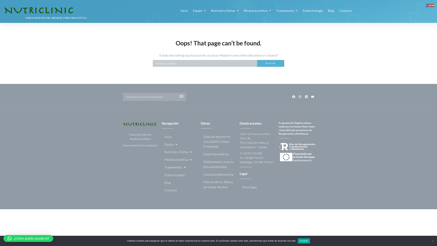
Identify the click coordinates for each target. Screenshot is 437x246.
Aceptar (304, 240)
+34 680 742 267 (253, 157)
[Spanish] (432, 5)
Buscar (271, 63)
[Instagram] (300, 96)
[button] (28, 238)
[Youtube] (312, 96)
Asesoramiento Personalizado (140, 145)
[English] (428, 5)
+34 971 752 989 (252, 153)
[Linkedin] (306, 96)
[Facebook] (293, 96)
